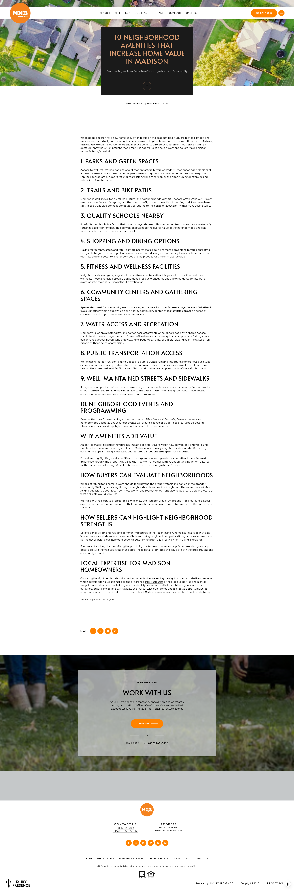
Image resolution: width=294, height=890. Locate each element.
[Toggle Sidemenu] (281, 13)
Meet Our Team (105, 858)
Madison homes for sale (158, 592)
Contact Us (201, 858)
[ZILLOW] (165, 843)
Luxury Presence (221, 883)
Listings (158, 13)
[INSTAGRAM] (136, 843)
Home (89, 858)
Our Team (141, 13)
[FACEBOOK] (129, 843)
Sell (118, 13)
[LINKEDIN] (143, 843)
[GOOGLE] (158, 843)
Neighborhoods (158, 858)
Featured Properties (131, 858)
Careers (192, 13)
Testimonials (181, 858)
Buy (127, 13)
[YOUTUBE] (151, 843)
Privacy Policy (277, 883)
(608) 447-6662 (264, 13)
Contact (175, 13)
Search (105, 13)
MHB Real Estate (154, 582)
